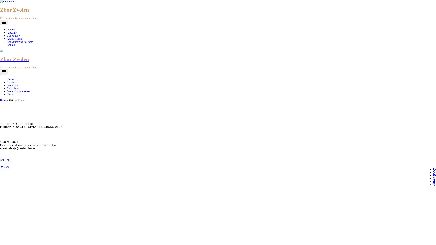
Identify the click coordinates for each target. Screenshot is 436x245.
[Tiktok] (434, 181)
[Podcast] (434, 184)
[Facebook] (434, 169)
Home (3, 100)
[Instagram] (434, 178)
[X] (434, 172)
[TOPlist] (5, 160)
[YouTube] (434, 175)
